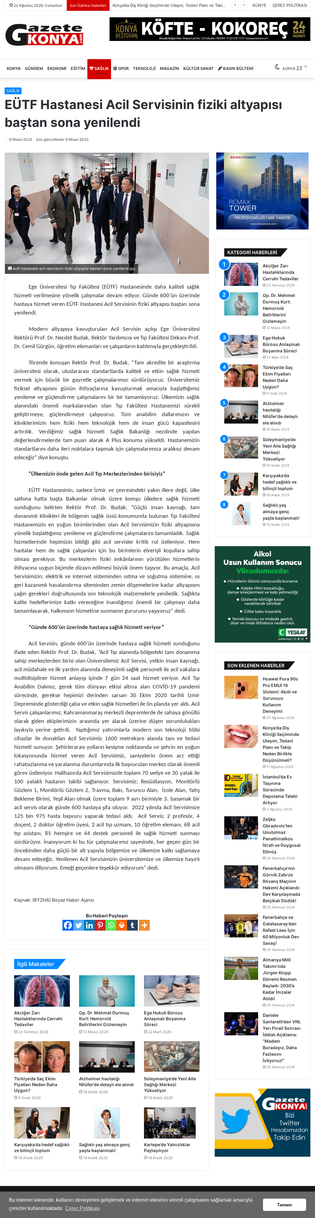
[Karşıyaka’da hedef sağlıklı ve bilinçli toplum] (42, 1123)
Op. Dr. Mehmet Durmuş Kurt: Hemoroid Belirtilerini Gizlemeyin (104, 1018)
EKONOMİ (56, 68)
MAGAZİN (169, 68)
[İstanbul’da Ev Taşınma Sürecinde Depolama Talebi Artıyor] (241, 785)
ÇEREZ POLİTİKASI (290, 5)
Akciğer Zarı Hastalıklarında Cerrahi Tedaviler (38, 1018)
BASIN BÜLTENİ (237, 68)
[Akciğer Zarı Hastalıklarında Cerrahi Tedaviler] (42, 991)
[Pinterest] (100, 925)
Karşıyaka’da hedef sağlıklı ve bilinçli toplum (280, 482)
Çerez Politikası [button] (82, 1208)
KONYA (14, 68)
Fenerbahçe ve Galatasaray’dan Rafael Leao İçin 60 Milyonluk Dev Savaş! (281, 930)
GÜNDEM (34, 68)
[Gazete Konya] (44, 35)
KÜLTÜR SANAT (198, 68)
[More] (144, 925)
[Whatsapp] (111, 925)
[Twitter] (78, 925)
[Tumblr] (132, 925)
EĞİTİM (78, 68)
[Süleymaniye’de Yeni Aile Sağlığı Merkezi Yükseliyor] (172, 1057)
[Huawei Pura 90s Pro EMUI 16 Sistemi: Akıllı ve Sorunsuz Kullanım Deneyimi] (241, 687)
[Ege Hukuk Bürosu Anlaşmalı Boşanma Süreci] (172, 991)
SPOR (123, 68)
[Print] (121, 925)
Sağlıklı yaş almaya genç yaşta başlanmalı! (281, 511)
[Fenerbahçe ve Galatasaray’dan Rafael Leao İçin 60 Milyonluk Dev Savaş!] (241, 925)
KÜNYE (259, 5)
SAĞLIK (101, 68)
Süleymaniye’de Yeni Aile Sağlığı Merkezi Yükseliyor (170, 1084)
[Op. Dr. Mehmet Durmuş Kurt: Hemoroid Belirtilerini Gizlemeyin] (107, 991)
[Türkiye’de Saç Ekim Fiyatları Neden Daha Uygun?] (42, 1057)
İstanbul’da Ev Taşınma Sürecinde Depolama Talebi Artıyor (167, 5)
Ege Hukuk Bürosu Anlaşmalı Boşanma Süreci (164, 1018)
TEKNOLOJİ (144, 68)
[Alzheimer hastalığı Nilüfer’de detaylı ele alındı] (107, 1057)
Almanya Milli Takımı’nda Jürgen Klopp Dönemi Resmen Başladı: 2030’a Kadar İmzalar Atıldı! (280, 979)
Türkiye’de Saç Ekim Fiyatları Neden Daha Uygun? (35, 1084)
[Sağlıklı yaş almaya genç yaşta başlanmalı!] (107, 1123)
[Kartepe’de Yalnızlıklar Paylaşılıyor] (172, 1123)
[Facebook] (67, 925)
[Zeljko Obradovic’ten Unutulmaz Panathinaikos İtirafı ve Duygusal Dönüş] (241, 827)
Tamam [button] (284, 1204)
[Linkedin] (89, 925)
